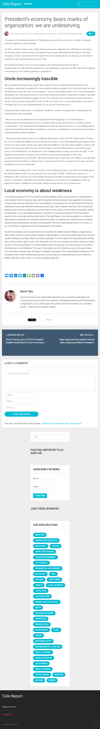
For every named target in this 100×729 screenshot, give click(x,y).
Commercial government (47, 568)
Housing (39, 579)
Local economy (63, 34)
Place (56, 630)
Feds (53, 574)
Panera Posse (42, 624)
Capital (55, 546)
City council (41, 563)
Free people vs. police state (45, 34)
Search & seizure (43, 658)
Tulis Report (11, 4)
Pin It (48, 320)
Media (38, 607)
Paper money (41, 630)
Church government (45, 557)
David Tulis (14, 34)
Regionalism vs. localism (47, 647)
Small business (43, 669)
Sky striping (41, 663)
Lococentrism (42, 596)
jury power (54, 579)
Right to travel (43, 652)
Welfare (39, 680)
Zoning (52, 680)
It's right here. (7, 715)
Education (40, 574)
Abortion (39, 535)
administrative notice (46, 540)
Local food (40, 591)
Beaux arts (40, 546)
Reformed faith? (43, 641)
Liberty (38, 585)
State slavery (42, 675)
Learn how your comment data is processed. (61, 423)
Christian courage (44, 552)
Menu (26, 4)
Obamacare (40, 619)
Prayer (38, 635)
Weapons (58, 675)
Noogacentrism (76, 34)
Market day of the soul (46, 602)
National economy (44, 613)
